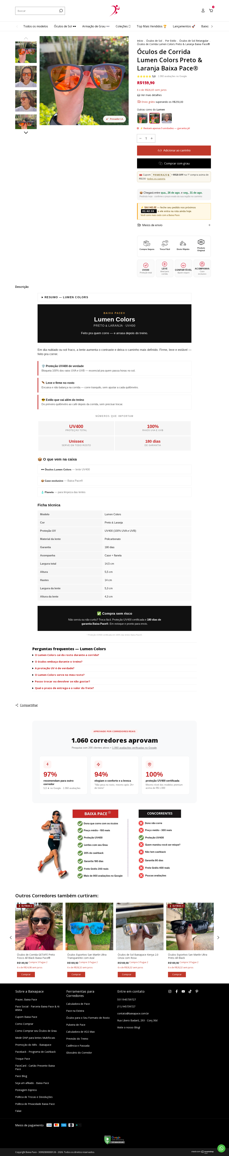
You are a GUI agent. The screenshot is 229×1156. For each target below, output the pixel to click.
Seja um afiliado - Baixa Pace (32, 1083)
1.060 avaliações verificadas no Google (134, 747)
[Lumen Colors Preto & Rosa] (142, 118)
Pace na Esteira (75, 1010)
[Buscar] (60, 10)
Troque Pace (22, 1058)
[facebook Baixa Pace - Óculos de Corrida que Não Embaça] (176, 991)
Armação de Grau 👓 (96, 26)
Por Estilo (170, 40)
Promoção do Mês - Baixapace (33, 1044)
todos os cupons (156, 178)
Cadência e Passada (77, 1045)
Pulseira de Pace (75, 1024)
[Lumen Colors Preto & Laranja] (154, 118)
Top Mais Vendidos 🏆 (152, 26)
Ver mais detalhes (151, 95)
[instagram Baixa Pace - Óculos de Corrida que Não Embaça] (170, 991)
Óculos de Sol (154, 40)
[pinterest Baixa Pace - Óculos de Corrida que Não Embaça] (197, 991)
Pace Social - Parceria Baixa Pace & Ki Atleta (37, 1008)
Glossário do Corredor (79, 1052)
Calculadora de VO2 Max (80, 1031)
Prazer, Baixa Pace (26, 999)
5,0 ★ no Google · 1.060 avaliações (62, 788)
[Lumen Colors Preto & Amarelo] (166, 118)
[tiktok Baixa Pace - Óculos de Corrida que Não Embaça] (190, 991)
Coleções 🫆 (123, 26)
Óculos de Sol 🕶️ (65, 26)
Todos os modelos (35, 26)
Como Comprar (24, 1023)
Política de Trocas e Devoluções (34, 1097)
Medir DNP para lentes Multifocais (35, 1037)
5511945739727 (126, 999)
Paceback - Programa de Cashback (35, 1051)
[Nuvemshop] (202, 1153)
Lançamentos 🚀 (184, 26)
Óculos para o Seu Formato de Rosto (88, 1017)
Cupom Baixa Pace (26, 1017)
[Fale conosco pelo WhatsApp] (221, 1148)
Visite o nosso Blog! (128, 1027)
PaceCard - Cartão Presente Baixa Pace (35, 1067)
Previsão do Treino (77, 1038)
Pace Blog (21, 1076)
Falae (18, 1111)
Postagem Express (26, 1090)
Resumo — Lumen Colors (66, 297)
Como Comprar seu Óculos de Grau (36, 1030)
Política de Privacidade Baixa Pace (35, 1104)
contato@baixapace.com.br (133, 1013)
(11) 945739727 (126, 1006)
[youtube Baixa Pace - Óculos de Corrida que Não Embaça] (183, 991)
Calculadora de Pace (78, 1003)
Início (140, 40)
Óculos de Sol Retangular (193, 40)
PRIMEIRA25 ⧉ (161, 174)
